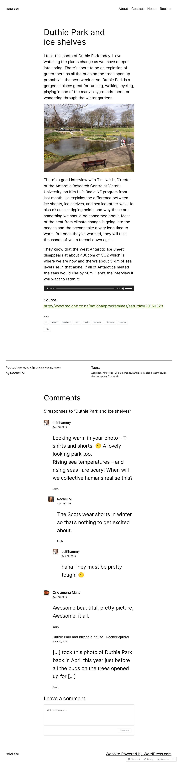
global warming (154, 372)
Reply (56, 488)
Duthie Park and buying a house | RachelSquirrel (91, 637)
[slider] (129, 288)
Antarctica (108, 372)
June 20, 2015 (60, 641)
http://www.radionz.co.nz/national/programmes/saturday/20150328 (103, 306)
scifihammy (62, 423)
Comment (124, 730)
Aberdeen (96, 372)
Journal (57, 367)
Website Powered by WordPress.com (138, 754)
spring (103, 376)
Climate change (44, 367)
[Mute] (122, 288)
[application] (89, 288)
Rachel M (64, 499)
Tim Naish (113, 376)
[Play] (47, 288)
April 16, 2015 (60, 427)
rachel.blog (12, 8)
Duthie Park (138, 372)
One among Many (67, 593)
